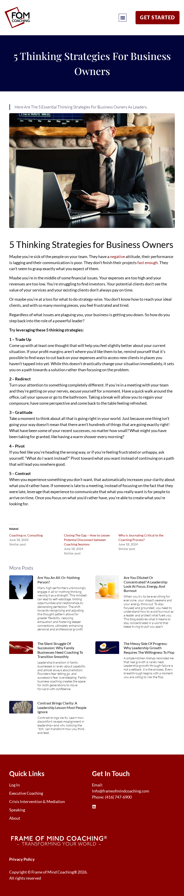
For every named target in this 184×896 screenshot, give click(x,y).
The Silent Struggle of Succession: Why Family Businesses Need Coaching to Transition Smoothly (60, 650)
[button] (123, 18)
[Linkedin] (94, 807)
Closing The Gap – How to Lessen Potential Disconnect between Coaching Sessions (87, 539)
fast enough (147, 262)
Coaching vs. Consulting (26, 535)
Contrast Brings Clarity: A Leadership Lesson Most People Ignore (61, 707)
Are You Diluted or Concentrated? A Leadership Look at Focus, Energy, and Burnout (145, 584)
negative (117, 256)
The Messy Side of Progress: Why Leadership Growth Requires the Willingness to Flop (149, 647)
